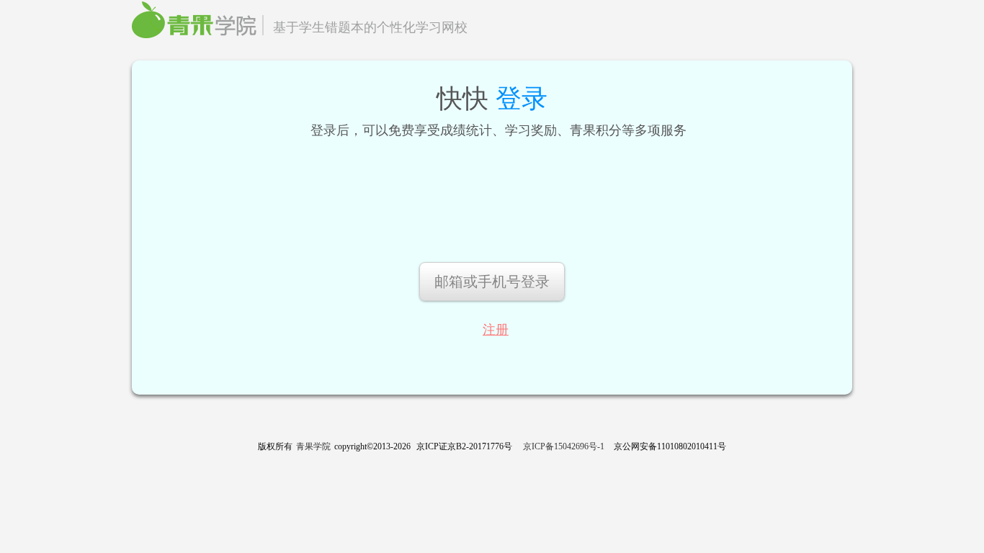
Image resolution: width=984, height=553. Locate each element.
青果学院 (313, 446)
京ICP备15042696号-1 (563, 446)
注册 (496, 330)
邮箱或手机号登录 (492, 281)
